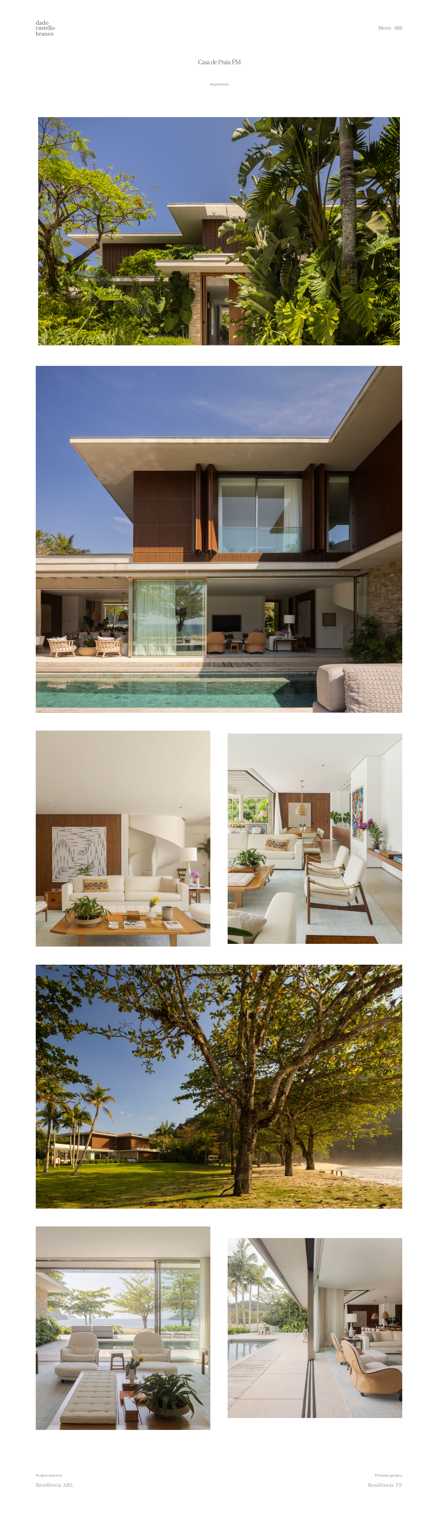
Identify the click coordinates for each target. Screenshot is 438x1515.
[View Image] (219, 539)
